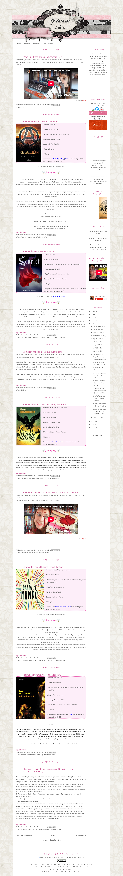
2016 (22, 390)
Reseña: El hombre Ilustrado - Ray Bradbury (44, 404)
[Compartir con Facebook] (57, 105)
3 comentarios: (42, 752)
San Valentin (44, 552)
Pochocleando (48, 44)
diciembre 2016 (98, 326)
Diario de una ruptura (42, 829)
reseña (44, 237)
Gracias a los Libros (60, 24)
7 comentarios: (42, 335)
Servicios (36, 44)
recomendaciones (27, 552)
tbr (26, 390)
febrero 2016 (97, 354)
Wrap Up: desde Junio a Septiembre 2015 (42, 57)
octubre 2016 (97, 332)
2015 (93, 421)
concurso (31, 829)
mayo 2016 (97, 345)
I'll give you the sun (27, 660)
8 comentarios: (42, 827)
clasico (23, 755)
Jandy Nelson (38, 660)
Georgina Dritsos (55, 829)
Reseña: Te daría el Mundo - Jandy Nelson (43, 567)
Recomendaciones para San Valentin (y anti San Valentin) (50, 492)
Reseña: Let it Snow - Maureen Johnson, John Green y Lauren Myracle (98, 247)
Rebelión (39, 237)
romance (37, 552)
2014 (93, 424)
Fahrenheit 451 (31, 755)
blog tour (24, 829)
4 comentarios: (42, 658)
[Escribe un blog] (54, 105)
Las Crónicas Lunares (28, 337)
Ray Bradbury (49, 478)
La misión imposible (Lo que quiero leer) (42, 352)
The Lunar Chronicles (58, 337)
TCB (48, 871)
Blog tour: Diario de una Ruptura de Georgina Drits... (99, 411)
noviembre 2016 (98, 329)
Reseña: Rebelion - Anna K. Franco (40, 121)
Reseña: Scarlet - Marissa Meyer (38, 251)
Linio (67, 289)
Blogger (76, 871)
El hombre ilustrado (33, 478)
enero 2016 (97, 417)
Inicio (19, 44)
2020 (93, 314)
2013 (93, 427)
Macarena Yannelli (63, 864)
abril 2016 (96, 348)
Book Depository (59, 289)
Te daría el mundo (59, 660)
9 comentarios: (42, 234)
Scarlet (47, 337)
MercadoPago (99, 184)
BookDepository (62, 715)
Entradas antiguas (80, 836)
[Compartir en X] (56, 105)
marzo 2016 (97, 351)
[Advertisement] (98, 86)
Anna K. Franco (26, 237)
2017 (93, 321)
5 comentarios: (42, 387)
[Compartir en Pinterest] (59, 105)
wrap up (23, 107)
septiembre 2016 (98, 336)
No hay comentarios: (44, 104)
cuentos (23, 478)
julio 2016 (96, 342)
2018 (93, 317)
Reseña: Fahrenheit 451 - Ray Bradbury (42, 675)
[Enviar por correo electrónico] (52, 105)
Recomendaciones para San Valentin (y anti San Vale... (99, 390)
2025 (93, 311)
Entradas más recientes (24, 836)
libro (33, 237)
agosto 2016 (97, 339)
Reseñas (27, 44)
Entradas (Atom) (55, 840)
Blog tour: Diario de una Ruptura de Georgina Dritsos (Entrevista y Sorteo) (49, 770)
